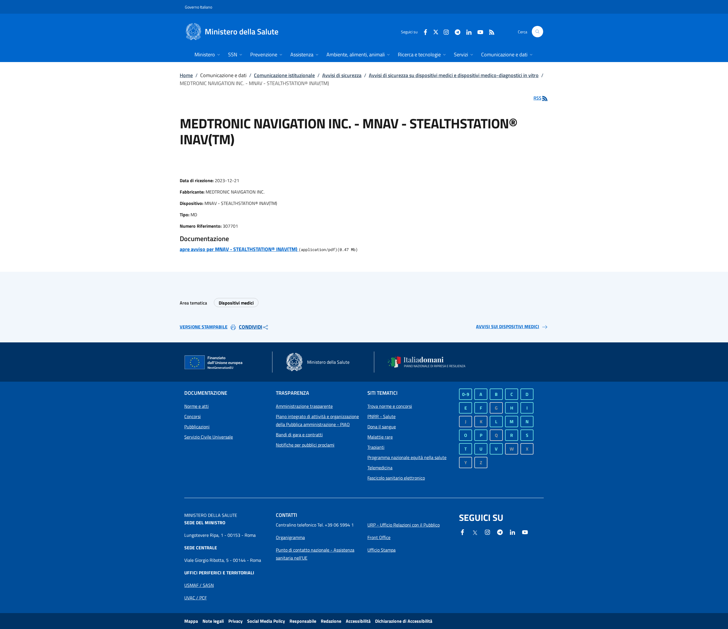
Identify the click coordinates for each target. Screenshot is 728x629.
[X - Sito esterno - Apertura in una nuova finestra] (435, 31)
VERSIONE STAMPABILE (204, 326)
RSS (537, 97)
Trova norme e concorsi (389, 406)
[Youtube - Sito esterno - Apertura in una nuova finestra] (478, 31)
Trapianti (375, 447)
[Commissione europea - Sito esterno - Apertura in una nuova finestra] (213, 362)
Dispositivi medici (236, 302)
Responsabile (302, 621)
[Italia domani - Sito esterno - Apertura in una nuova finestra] (430, 362)
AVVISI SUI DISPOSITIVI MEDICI (507, 326)
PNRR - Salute (381, 416)
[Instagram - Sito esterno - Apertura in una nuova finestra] (444, 31)
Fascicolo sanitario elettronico (396, 477)
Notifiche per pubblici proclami (305, 444)
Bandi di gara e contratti (299, 434)
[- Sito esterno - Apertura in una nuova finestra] (525, 531)
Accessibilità (358, 621)
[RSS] (489, 31)
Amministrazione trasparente (304, 406)
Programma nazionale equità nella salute (406, 457)
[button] (537, 31)
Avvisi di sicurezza (341, 75)
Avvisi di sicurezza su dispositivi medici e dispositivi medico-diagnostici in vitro (454, 75)
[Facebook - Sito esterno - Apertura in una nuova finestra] (423, 31)
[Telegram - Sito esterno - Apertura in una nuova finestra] (500, 531)
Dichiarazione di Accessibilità (403, 621)
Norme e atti (196, 406)
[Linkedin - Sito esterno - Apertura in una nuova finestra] (466, 31)
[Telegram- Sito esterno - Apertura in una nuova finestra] (455, 31)
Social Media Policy (266, 621)
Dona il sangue (381, 426)
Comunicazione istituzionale (284, 75)
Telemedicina (379, 467)
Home (186, 75)
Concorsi (192, 416)
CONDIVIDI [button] (250, 327)
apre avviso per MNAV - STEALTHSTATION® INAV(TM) (239, 249)
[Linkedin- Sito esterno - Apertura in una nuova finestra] (512, 531)
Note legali (213, 621)
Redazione (331, 621)
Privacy (235, 621)
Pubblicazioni (197, 426)
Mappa (191, 621)
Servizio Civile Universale (208, 436)
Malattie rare (380, 436)
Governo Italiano (198, 7)
